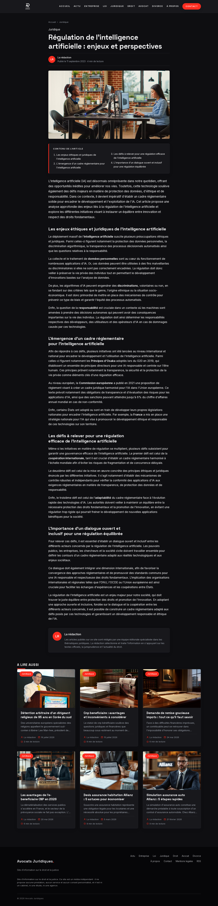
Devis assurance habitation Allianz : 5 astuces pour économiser (108, 797)
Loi (105, 6)
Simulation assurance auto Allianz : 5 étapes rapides (166, 797)
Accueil (64, 6)
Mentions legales (184, 861)
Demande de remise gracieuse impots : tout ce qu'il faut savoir (170, 715)
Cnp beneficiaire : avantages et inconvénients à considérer (105, 715)
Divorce (157, 6)
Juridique (117, 6)
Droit (131, 6)
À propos (173, 6)
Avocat (144, 6)
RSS (199, 861)
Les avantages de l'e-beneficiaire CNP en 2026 (38, 797)
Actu (77, 6)
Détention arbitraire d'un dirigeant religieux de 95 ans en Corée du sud (46, 715)
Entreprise (91, 6)
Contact (192, 6)
